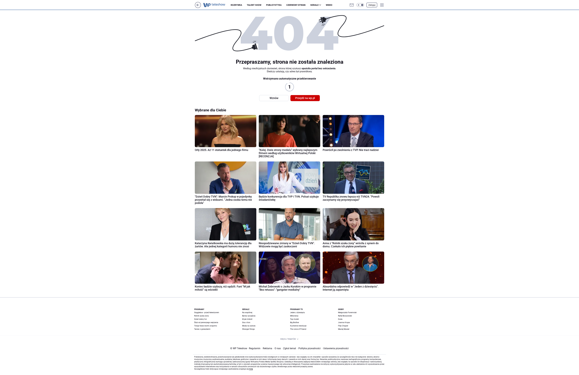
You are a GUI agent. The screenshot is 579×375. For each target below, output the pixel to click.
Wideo (329, 5)
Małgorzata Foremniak (347, 312)
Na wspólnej (247, 312)
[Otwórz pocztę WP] (351, 5)
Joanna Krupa (344, 322)
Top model (294, 319)
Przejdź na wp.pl (305, 98)
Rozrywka (236, 5)
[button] (360, 5)
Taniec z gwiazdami (202, 329)
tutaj (251, 369)
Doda (340, 319)
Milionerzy (294, 316)
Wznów (274, 98)
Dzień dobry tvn (200, 319)
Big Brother (294, 322)
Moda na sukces (248, 326)
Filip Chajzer (343, 326)
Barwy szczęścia (248, 316)
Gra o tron (246, 322)
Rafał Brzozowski (345, 316)
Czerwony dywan (295, 5)
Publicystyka (274, 5)
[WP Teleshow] (217, 5)
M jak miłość (247, 319)
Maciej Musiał (343, 329)
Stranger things (248, 329)
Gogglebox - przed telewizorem (206, 312)
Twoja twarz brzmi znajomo (205, 326)
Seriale (314, 5)
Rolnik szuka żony (201, 316)
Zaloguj (371, 5)
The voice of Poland (298, 329)
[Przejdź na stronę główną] (198, 7)
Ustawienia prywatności (335, 348)
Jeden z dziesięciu (297, 312)
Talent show (254, 5)
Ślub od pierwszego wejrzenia (206, 322)
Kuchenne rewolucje (298, 326)
